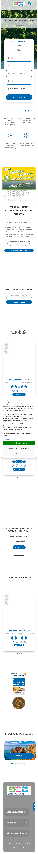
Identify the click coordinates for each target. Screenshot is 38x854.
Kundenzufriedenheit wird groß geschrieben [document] (27, 120)
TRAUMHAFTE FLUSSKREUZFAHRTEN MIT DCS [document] (19, 210)
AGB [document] (15, 843)
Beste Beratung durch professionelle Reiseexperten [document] (10, 121)
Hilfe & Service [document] (15, 833)
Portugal (20, 756)
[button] (19, 790)
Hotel (19, 46)
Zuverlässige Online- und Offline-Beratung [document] (10, 145)
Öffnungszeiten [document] (15, 812)
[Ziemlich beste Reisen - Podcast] (19, 703)
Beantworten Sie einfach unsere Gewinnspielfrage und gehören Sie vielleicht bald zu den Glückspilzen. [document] (19, 244)
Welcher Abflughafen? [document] (18, 73)
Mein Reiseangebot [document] (19, 290)
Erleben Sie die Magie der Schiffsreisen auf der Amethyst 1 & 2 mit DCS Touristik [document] (19, 539)
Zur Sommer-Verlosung (19, 250)
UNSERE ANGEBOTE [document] (19, 577)
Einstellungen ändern (19, 454)
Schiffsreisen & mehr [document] (19, 20)
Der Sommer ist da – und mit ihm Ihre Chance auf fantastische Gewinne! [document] (19, 221)
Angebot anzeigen (19, 302)
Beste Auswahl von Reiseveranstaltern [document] (27, 144)
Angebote (19, 547)
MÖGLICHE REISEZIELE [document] (19, 733)
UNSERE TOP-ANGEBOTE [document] (19, 332)
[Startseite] (19, 184)
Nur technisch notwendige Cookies (19, 448)
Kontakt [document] (11, 823)
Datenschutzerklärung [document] (26, 843)
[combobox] (19, 58)
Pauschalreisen (19, 42)
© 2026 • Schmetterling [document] (19, 848)
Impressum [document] (8, 843)
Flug (19, 50)
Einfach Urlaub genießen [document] (19, 25)
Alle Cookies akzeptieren (19, 443)
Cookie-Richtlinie (8, 439)
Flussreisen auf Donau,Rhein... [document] (19, 530)
